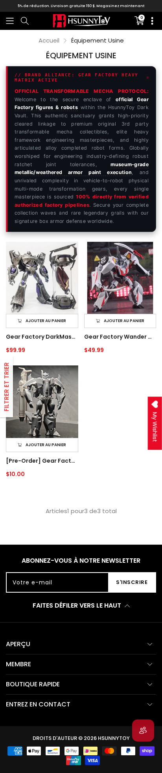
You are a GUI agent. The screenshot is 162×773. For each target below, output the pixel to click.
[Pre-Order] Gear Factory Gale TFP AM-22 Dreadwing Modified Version (42, 461)
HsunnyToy (114, 738)
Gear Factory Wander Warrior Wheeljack (120, 337)
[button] (10, 21)
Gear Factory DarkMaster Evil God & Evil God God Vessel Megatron (42, 337)
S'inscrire (131, 582)
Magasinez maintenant (120, 6)
